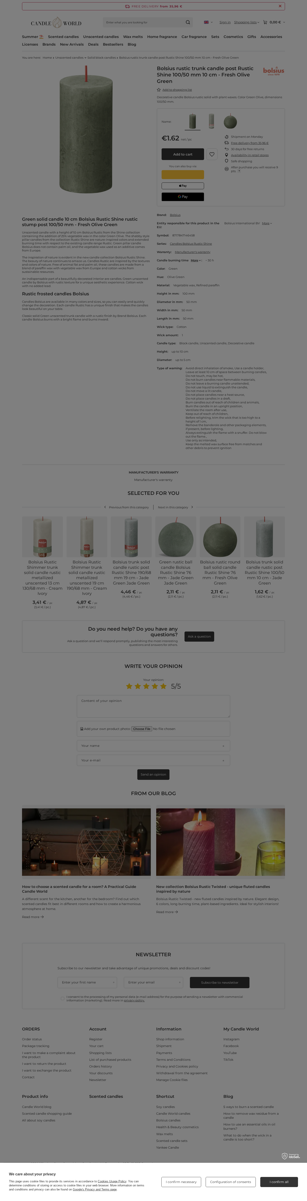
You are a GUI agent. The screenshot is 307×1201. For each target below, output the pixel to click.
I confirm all (279, 1182)
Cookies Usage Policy (112, 1181)
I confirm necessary (181, 1182)
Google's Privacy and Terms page (95, 1189)
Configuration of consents (230, 1182)
